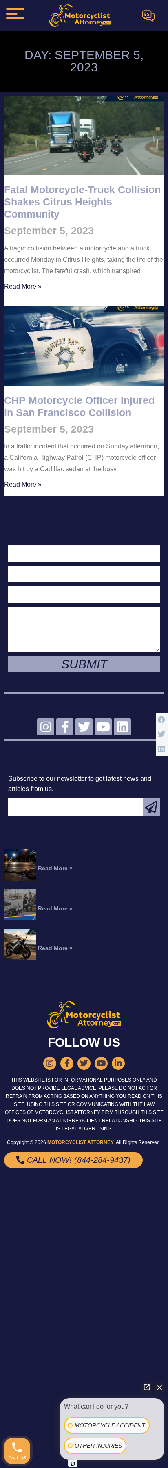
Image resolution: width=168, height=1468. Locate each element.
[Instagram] (45, 726)
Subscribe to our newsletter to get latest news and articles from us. (79, 783)
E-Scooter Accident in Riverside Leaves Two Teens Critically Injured (101, 855)
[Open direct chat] (147, 1387)
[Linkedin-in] (118, 1063)
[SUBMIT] (151, 807)
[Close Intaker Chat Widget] (159, 1387)
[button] (162, 720)
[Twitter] (84, 726)
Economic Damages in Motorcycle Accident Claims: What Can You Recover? (99, 896)
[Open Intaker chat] (72, 1463)
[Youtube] (103, 726)
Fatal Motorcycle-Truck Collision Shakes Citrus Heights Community (82, 202)
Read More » (23, 286)
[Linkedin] (122, 726)
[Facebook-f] (64, 726)
